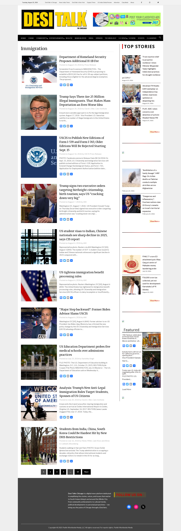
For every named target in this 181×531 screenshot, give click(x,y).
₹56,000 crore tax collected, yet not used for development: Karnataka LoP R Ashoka (151, 283)
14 (78, 472)
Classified (151, 38)
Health (69, 38)
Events (141, 38)
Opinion (99, 38)
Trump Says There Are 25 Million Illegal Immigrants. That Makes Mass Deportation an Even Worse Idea (84, 101)
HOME (23, 38)
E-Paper (132, 38)
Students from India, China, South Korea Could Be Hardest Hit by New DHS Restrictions (83, 433)
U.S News (122, 38)
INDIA (91, 38)
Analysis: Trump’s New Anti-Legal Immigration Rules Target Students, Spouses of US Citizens (83, 392)
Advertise (117, 2)
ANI (85, 202)
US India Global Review (105, 2)
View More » (155, 132)
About (132, 2)
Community (41, 38)
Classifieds (125, 2)
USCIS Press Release (92, 154)
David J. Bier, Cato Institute (95, 109)
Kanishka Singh (88, 358)
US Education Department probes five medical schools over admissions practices (84, 350)
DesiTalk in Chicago (51, 2)
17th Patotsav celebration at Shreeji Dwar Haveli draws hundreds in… (131, 337)
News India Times (64, 2)
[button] (160, 38)
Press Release (90, 65)
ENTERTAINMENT (56, 38)
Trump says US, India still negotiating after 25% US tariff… (131, 372)
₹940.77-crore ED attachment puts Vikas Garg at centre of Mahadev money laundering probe (151, 262)
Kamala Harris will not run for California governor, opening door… (131, 353)
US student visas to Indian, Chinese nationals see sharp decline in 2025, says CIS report (83, 235)
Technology (110, 38)
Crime (31, 38)
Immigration (80, 38)
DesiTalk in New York (78, 2)
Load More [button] (126, 389)
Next (86, 472)
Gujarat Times (91, 2)
